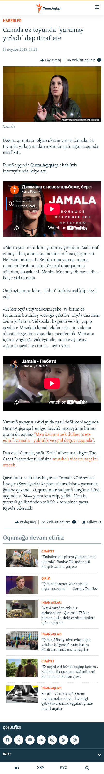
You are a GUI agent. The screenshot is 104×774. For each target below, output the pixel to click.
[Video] (17, 768)
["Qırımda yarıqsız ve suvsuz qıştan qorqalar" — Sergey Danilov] (22, 585)
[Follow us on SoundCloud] (41, 740)
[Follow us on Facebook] (7, 740)
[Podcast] (74, 740)
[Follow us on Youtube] (30, 740)
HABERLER (12, 21)
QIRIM (45, 578)
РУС (63, 768)
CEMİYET (47, 551)
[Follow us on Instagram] (52, 740)
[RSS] (63, 740)
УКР (40, 768)
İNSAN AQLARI (51, 603)
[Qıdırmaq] (87, 768)
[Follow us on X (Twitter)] (18, 740)
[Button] (50, 60)
